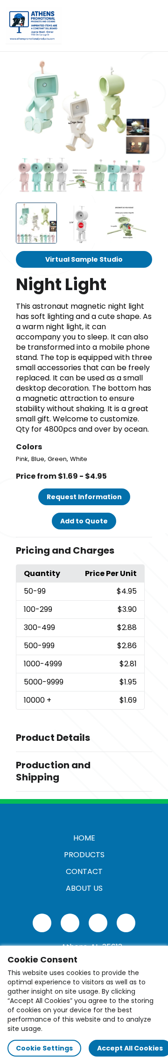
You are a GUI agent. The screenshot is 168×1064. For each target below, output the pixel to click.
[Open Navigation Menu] (152, 25)
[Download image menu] (140, 71)
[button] (84, 550)
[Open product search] (132, 25)
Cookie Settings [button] (44, 1048)
